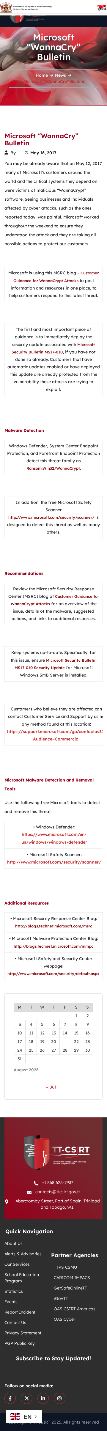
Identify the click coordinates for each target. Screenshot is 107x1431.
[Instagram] (59, 1398)
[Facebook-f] (10, 1398)
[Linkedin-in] (43, 1398)
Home (42, 75)
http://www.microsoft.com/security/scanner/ (54, 862)
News (60, 75)
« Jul (51, 1087)
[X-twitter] (26, 1398)
